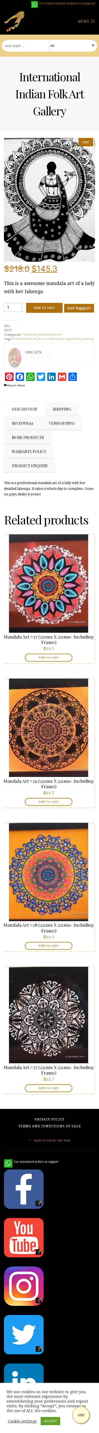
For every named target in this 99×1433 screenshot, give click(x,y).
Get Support (79, 308)
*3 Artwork (29, 334)
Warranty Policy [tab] (29, 451)
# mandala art (49, 339)
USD (81, 1415)
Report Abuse (16, 385)
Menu (84, 21)
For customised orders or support (31, 1161)
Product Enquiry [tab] (30, 465)
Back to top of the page (52, 1140)
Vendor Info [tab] (62, 423)
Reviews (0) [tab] (22, 423)
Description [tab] (24, 409)
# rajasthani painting (77, 339)
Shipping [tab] (62, 409)
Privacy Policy (49, 1119)
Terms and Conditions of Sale (49, 1126)
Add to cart (44, 307)
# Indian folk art (25, 339)
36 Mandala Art (50, 334)
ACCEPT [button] (50, 1421)
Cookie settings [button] (22, 1421)
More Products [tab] (28, 437)
